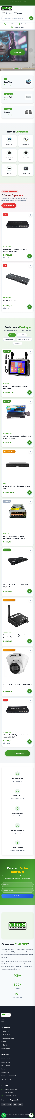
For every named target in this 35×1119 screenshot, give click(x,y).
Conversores (5, 1048)
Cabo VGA (4, 1045)
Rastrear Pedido (23, 4)
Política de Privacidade (9, 1076)
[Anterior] (4, 50)
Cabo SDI (17, 343)
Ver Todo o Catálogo (16, 753)
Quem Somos (5, 1059)
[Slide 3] (19, 68)
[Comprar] (29, 256)
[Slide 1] (13, 68)
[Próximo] (31, 50)
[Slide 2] (16, 68)
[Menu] (25, 13)
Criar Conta (5, 1072)
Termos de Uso (6, 1079)
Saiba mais (17, 52)
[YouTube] (3, 1021)
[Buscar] (31, 18)
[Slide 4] (21, 68)
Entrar (3, 1069)
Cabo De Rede (9, 339)
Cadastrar (17, 896)
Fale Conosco (5, 1065)
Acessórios (21, 335)
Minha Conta (5, 1062)
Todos (12, 335)
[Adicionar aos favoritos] (30, 215)
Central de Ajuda (12, 4)
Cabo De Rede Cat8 (24, 339)
